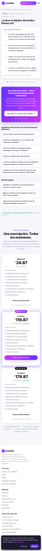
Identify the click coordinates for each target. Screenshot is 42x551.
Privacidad (5, 505)
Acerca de (5, 493)
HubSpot (8, 9)
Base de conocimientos (9, 472)
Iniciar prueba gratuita (21, 300)
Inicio (3, 9)
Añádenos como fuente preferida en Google (22, 82)
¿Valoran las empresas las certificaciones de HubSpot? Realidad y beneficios (19, 202)
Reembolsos (6, 508)
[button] (21, 281)
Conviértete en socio (9, 499)
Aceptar (34, 546)
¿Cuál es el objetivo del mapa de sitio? (16, 156)
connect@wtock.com (9, 523)
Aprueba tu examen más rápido (21, 114)
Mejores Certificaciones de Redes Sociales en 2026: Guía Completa (19, 194)
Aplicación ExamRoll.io (9, 484)
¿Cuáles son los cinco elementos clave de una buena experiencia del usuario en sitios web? (19, 171)
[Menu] (38, 3)
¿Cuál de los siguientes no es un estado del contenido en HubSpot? (18, 141)
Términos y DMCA (8, 502)
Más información (19, 542)
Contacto (5, 496)
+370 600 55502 (7, 526)
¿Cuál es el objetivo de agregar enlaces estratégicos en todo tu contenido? (17, 149)
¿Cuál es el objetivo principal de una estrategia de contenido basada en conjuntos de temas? (20, 163)
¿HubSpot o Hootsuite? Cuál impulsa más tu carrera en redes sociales (18, 186)
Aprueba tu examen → (28, 3)
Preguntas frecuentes (9, 481)
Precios (4, 478)
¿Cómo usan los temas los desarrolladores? (18, 134)
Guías (3, 475)
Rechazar (24, 546)
